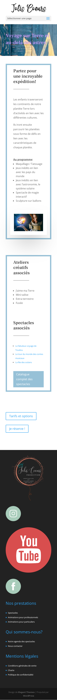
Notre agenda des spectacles (21, 641)
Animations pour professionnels (23, 617)
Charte (11, 670)
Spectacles (13, 612)
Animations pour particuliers (21, 621)
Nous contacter (15, 646)
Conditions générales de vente (22, 665)
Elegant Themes (26, 692)
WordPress (28, 695)
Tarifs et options (21, 416)
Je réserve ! (17, 429)
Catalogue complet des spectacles (24, 379)
